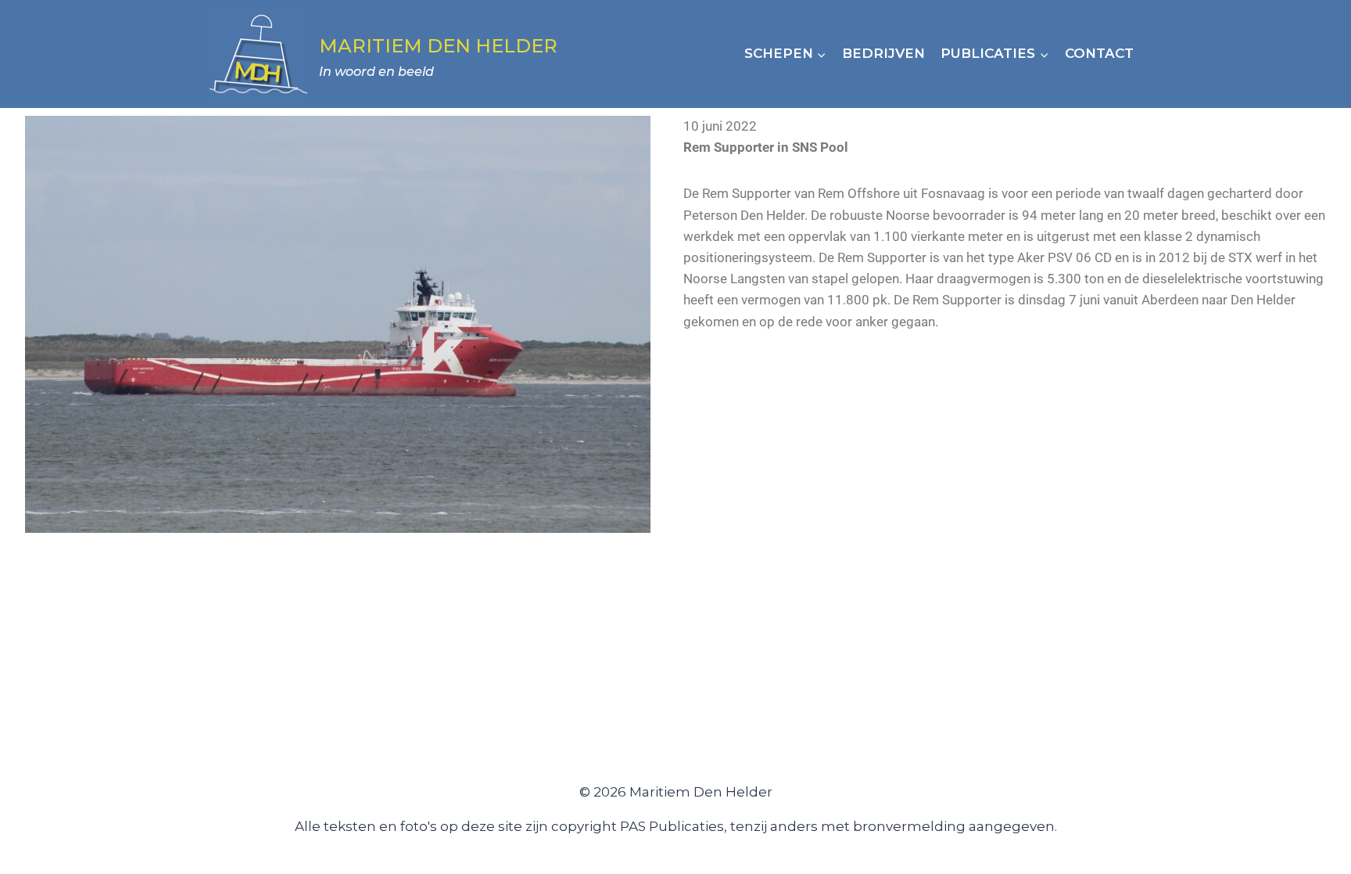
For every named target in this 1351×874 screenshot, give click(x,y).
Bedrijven (883, 53)
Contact (1099, 53)
